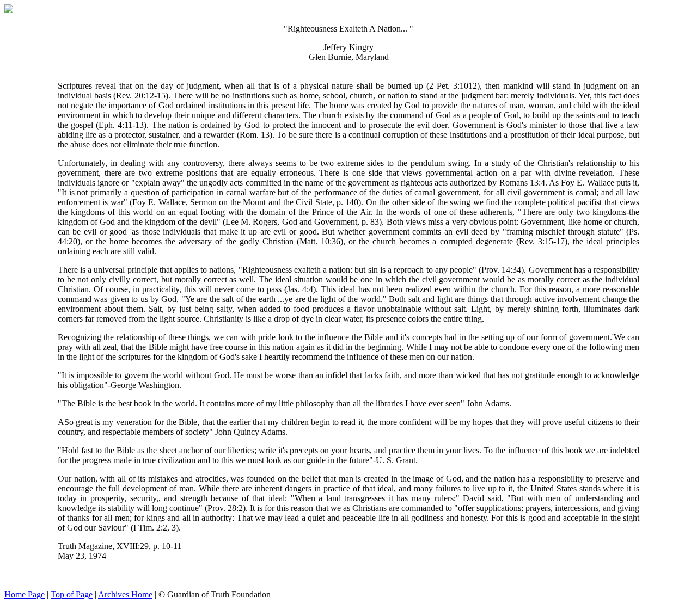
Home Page (24, 594)
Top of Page (72, 594)
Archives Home (125, 594)
